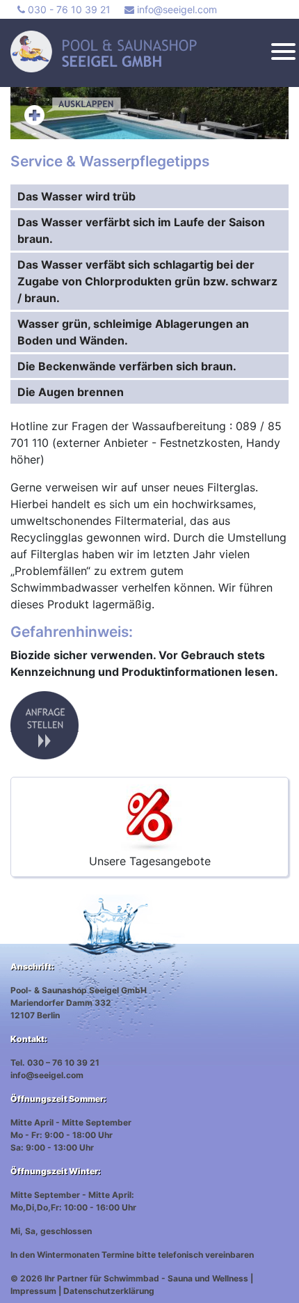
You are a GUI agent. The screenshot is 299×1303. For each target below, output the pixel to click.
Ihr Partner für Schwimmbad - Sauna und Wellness (146, 1278)
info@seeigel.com (175, 9)
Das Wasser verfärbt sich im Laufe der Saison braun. (141, 230)
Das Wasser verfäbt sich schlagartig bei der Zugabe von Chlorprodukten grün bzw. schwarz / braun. (147, 281)
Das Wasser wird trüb (76, 196)
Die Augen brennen (70, 392)
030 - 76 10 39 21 (68, 9)
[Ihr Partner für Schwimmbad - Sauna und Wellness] (143, 51)
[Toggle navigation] (283, 54)
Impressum (33, 1291)
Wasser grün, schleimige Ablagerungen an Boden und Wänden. (133, 332)
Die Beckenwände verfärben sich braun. (126, 366)
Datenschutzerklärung (108, 1291)
